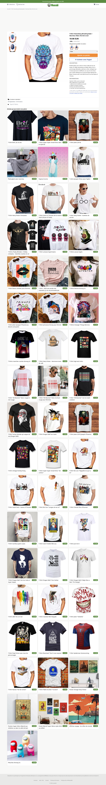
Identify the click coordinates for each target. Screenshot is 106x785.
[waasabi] (53, 6)
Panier (97, 4)
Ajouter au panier (83, 55)
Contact (47, 780)
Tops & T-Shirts (14, 104)
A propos (35, 780)
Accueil (8, 9)
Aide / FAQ (41, 780)
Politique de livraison (54, 780)
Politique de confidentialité (66, 780)
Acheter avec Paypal (84, 60)
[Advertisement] (53, 21)
